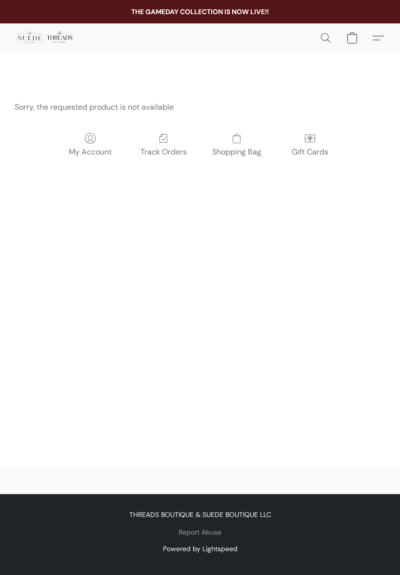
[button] (45, 38)
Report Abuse (200, 532)
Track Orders (163, 152)
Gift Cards (310, 152)
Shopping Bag (236, 152)
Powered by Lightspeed (200, 548)
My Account (90, 152)
